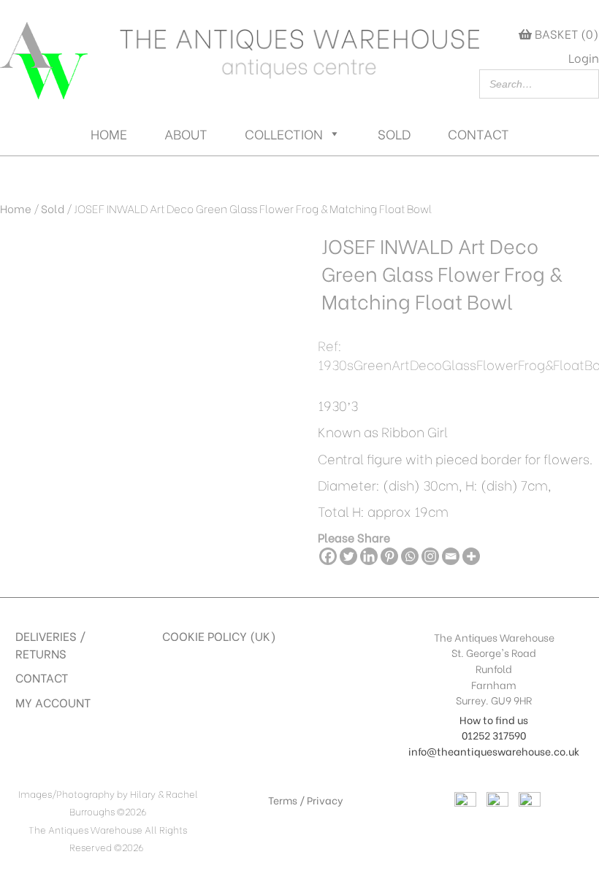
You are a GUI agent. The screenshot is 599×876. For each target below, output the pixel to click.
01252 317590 (494, 734)
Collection (284, 133)
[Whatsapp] (410, 556)
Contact (478, 133)
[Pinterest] (389, 556)
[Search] (583, 84)
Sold (394, 133)
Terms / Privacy (305, 799)
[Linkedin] (369, 556)
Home (109, 133)
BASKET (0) (565, 33)
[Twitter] (348, 556)
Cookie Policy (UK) (219, 635)
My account (53, 702)
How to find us (493, 719)
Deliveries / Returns (50, 644)
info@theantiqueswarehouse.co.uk (493, 750)
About (185, 133)
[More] (471, 556)
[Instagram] (430, 556)
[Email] (450, 556)
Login (583, 57)
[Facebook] (328, 556)
